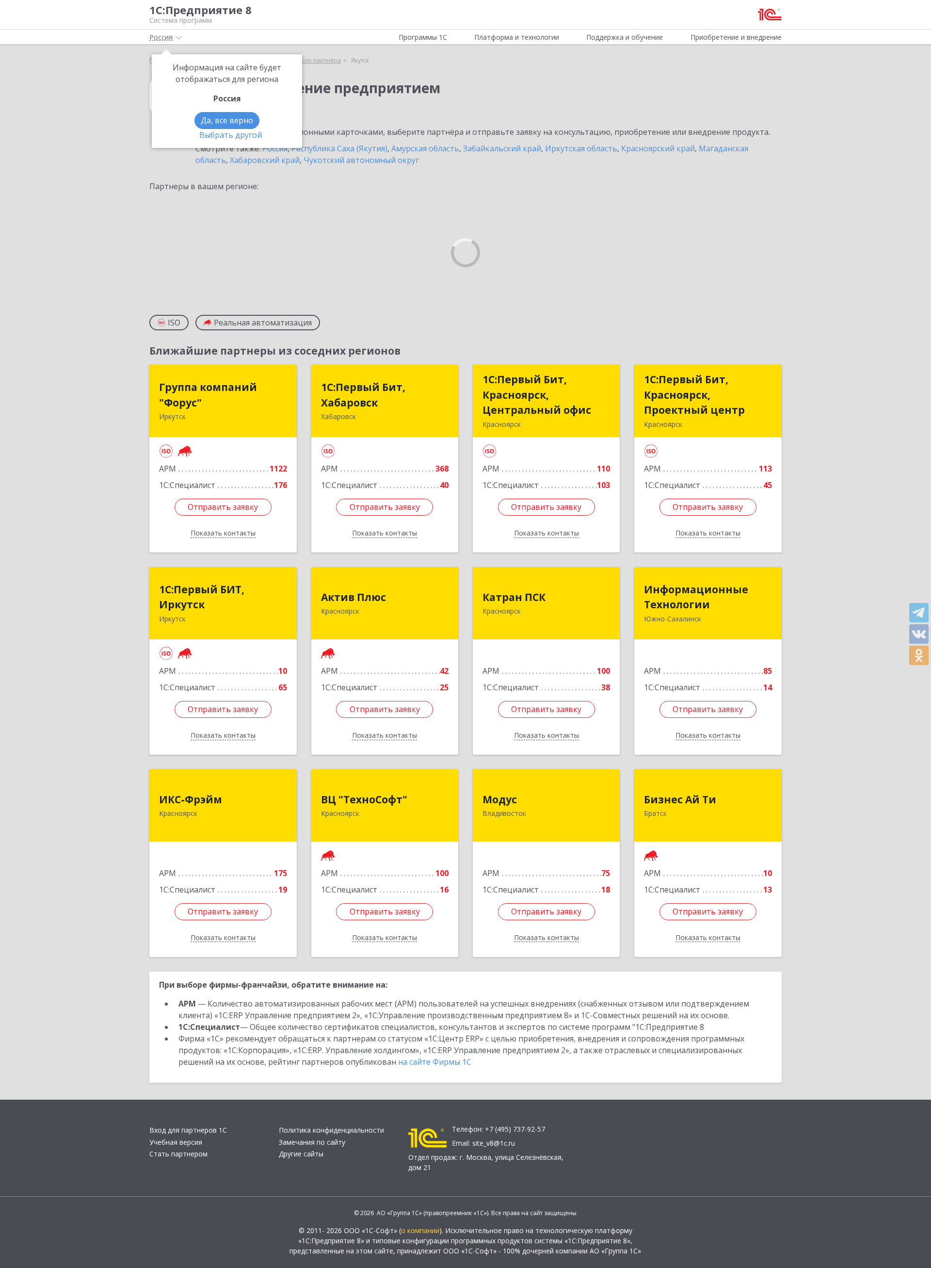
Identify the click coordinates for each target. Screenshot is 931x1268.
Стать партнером (178, 1153)
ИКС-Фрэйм (190, 799)
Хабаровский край (265, 160)
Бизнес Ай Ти (680, 799)
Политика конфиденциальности (331, 1130)
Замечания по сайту (312, 1142)
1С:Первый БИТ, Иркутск (201, 597)
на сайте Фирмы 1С (434, 1062)
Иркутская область (581, 148)
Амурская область (425, 148)
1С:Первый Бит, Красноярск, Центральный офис (536, 395)
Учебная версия (175, 1142)
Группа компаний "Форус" (208, 394)
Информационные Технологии (696, 597)
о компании (420, 1230)
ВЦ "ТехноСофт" (364, 799)
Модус (499, 799)
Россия (275, 148)
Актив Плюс (353, 597)
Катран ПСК (514, 597)
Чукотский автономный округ (361, 160)
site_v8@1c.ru (493, 1143)
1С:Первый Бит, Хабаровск (363, 394)
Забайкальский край (502, 148)
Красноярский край (658, 148)
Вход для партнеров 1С (188, 1130)
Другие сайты (301, 1153)
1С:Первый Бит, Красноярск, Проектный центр (694, 395)
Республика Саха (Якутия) (339, 148)
